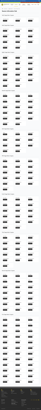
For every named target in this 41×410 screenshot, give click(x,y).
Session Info (5, 20)
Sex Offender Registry (24, 404)
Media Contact (3, 403)
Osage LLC (22, 405)
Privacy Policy (38, 408)
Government (5, 8)
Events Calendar (3, 402)
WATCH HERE (24, 0)
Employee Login (29, 408)
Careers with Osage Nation (14, 402)
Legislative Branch (10, 8)
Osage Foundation (23, 402)
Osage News (22, 403)
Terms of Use (33, 408)
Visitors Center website (14, 404)
